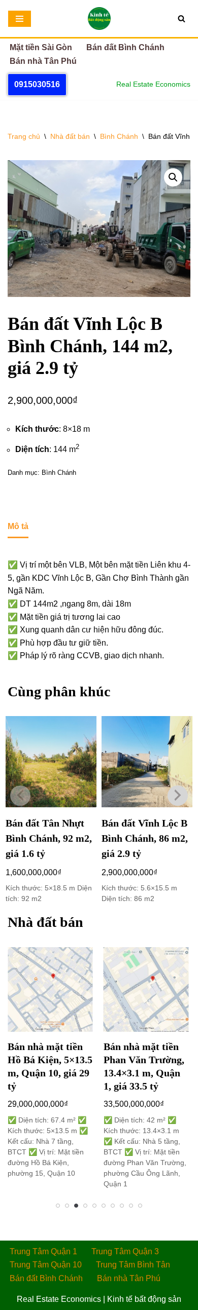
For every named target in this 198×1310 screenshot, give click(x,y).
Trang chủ (24, 136)
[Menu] (19, 18)
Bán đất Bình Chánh (125, 47)
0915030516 (37, 84)
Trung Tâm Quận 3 (125, 1251)
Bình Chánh (119, 136)
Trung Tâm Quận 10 (46, 1264)
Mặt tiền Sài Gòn (41, 47)
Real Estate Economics (59, 1299)
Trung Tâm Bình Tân (133, 1264)
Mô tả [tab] (18, 526)
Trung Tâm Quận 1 (43, 1251)
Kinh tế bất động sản (144, 1299)
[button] (173, 177)
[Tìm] (181, 18)
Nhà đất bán (70, 136)
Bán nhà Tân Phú (43, 61)
